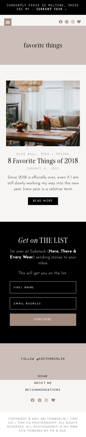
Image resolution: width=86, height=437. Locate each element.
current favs (50, 9)
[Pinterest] (67, 22)
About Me (43, 383)
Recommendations (43, 390)
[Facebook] (61, 22)
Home (43, 376)
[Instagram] (73, 22)
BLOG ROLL (27, 154)
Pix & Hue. (58, 431)
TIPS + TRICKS (55, 154)
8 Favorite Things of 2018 (43, 161)
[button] (7, 22)
